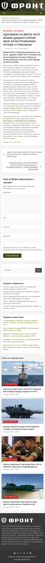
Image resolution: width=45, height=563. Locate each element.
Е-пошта (6, 227)
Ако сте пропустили (13, 358)
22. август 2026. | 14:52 (10, 507)
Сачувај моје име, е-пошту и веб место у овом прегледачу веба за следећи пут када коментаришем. (22, 249)
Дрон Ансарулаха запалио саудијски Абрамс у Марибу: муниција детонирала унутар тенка (20, 323)
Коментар (7, 192)
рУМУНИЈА (17, 142)
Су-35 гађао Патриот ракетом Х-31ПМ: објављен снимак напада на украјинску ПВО (20, 335)
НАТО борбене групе (19, 110)
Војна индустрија (10, 384)
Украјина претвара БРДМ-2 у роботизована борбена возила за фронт (21, 329)
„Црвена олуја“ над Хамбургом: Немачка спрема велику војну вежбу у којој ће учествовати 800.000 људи (24, 154)
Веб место (7, 236)
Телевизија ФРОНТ (28, 557)
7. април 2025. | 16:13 (10, 48)
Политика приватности (22, 559)
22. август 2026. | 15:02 (10, 432)
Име (5, 218)
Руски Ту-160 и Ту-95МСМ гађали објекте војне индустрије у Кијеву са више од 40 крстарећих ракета (21, 347)
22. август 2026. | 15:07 (10, 394)
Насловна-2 (19, 31)
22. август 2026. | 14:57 (10, 469)
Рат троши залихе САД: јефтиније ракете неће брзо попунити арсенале (21, 341)
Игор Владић (23, 48)
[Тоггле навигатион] (4, 13)
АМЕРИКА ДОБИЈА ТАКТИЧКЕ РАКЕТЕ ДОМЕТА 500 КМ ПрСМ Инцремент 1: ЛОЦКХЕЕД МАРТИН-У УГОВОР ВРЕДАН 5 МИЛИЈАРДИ (22, 166)
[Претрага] (38, 270)
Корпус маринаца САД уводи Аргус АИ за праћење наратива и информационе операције (22, 466)
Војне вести (8, 31)
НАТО (11, 142)
